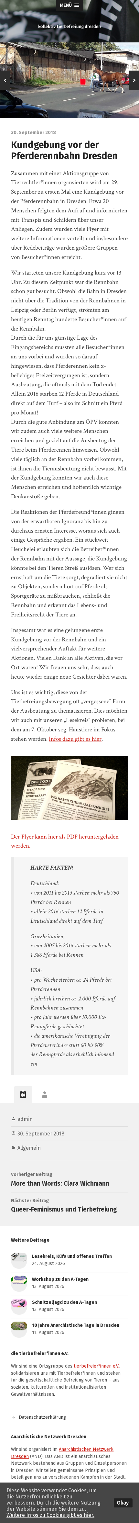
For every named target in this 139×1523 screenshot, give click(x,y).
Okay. (123, 1503)
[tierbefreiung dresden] (69, 27)
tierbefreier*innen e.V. (96, 1366)
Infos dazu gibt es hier (75, 739)
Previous (5, 80)
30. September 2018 (40, 1134)
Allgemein (29, 1148)
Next (134, 80)
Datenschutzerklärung (42, 1417)
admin (25, 1119)
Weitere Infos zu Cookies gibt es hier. (50, 1515)
